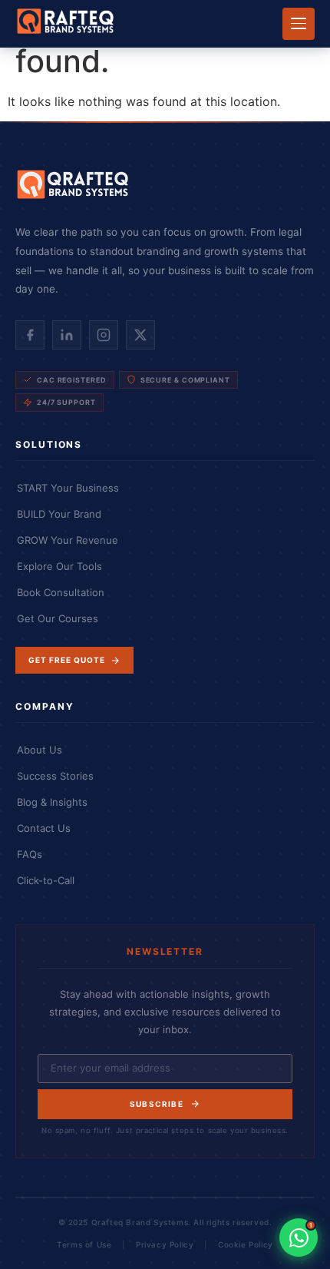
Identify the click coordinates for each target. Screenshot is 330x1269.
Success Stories (55, 776)
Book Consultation (60, 592)
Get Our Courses (57, 618)
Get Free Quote (66, 659)
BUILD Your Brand (59, 514)
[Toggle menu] (298, 24)
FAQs (29, 854)
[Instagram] (103, 335)
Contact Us (44, 828)
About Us (39, 750)
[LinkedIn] (66, 335)
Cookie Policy (245, 1244)
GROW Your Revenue (67, 540)
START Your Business (68, 488)
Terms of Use (84, 1244)
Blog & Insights (52, 802)
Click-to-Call (45, 880)
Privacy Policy (164, 1244)
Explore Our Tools (59, 566)
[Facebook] (30, 335)
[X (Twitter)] (140, 335)
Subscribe (156, 1103)
